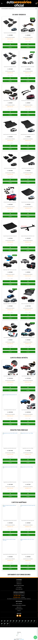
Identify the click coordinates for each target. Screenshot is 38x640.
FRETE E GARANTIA (19, 603)
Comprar (10, 47)
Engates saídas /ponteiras (19, 585)
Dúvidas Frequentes (19, 608)
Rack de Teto (19, 582)
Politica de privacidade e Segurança (19, 605)
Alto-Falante (19, 587)
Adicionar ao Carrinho (10, 44)
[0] (36, 3)
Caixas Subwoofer (19, 589)
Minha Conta (19, 607)
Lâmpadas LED (19, 583)
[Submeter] (36, 8)
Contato (19, 610)
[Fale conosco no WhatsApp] (35, 637)
